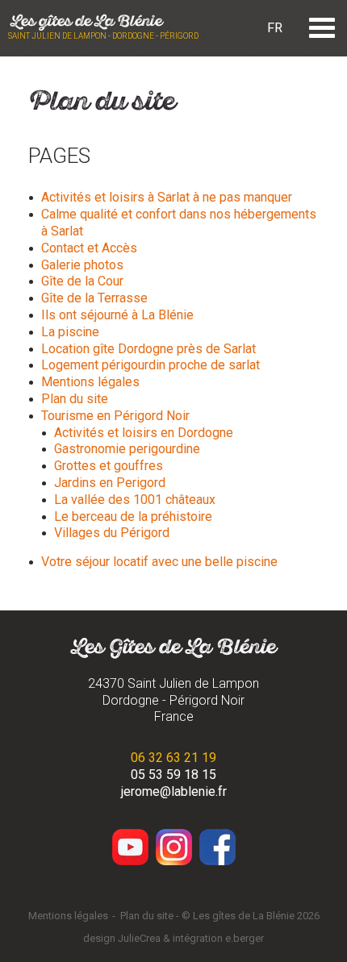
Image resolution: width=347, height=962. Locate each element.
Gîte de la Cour (82, 281)
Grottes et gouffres (108, 465)
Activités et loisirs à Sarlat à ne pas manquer (166, 197)
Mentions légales (90, 381)
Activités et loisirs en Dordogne (143, 432)
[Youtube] (130, 847)
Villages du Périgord (111, 532)
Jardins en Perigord (109, 482)
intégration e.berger (218, 938)
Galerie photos (82, 265)
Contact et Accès (89, 248)
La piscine (70, 331)
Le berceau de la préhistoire (133, 516)
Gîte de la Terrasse (94, 298)
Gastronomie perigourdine (127, 448)
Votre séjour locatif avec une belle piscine (159, 561)
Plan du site (74, 398)
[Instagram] (174, 847)
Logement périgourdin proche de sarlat (150, 365)
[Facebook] (217, 847)
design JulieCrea (122, 938)
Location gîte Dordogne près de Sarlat (148, 348)
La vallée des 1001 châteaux (134, 499)
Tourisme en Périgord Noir (115, 415)
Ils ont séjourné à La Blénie (117, 315)
